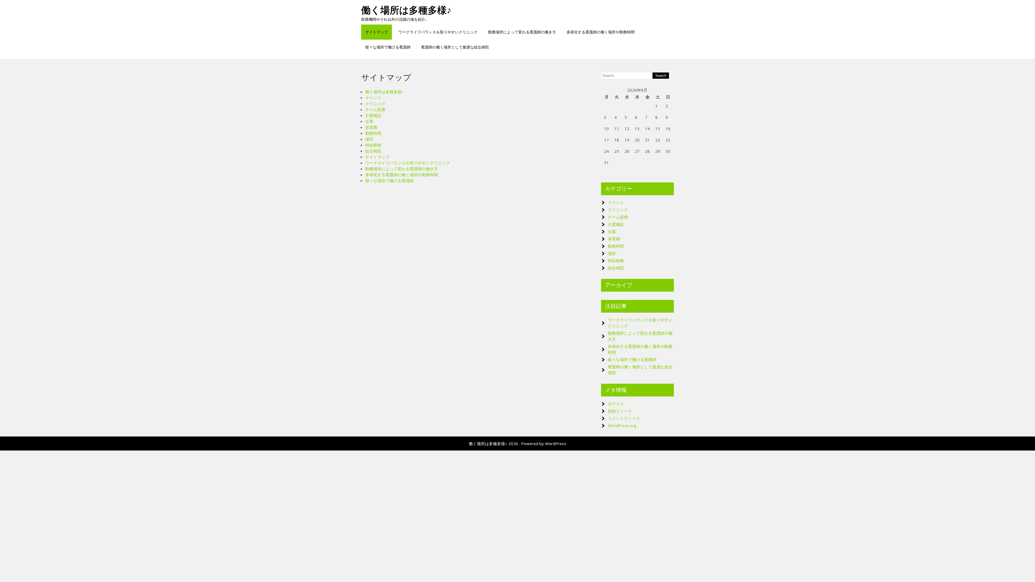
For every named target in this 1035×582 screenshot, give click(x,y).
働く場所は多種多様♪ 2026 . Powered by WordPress (517, 443)
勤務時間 (373, 133)
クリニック (375, 103)
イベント (373, 97)
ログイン (616, 403)
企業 (369, 121)
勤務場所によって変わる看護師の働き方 (522, 31)
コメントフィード (624, 418)
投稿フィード (620, 411)
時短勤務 (373, 145)
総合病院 (373, 151)
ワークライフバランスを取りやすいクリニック (438, 31)
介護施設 (373, 115)
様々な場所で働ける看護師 (387, 47)
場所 (369, 139)
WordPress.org (622, 425)
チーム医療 (375, 109)
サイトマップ (376, 31)
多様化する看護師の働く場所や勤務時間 (600, 31)
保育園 (371, 127)
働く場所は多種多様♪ (406, 10)
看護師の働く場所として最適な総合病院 (455, 47)
